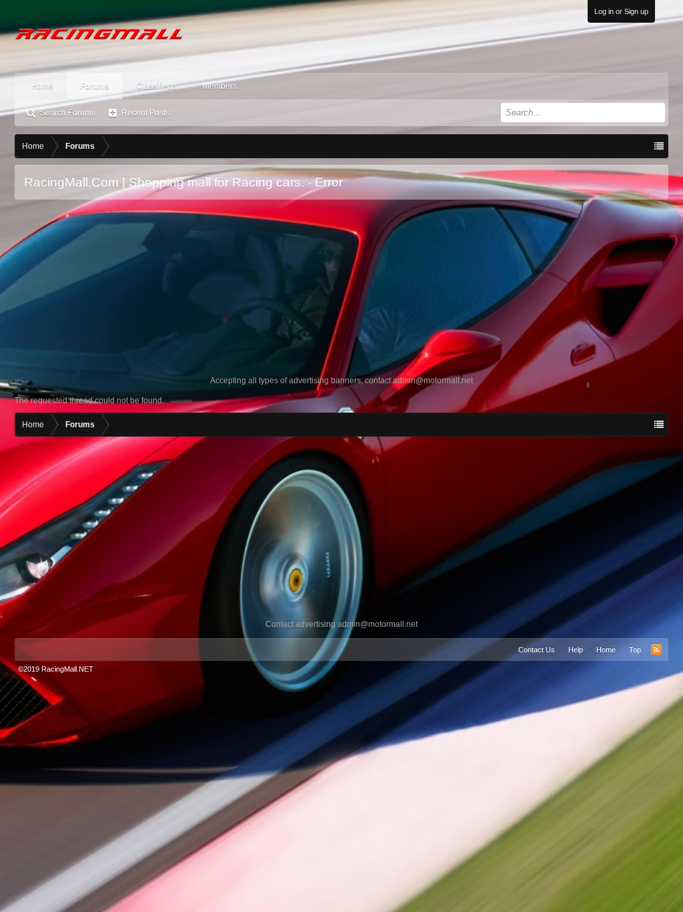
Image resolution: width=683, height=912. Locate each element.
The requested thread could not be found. (89, 400)
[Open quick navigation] (659, 146)
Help (575, 650)
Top (635, 650)
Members (220, 86)
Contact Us (536, 650)
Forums (94, 86)
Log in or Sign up (621, 11)
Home (42, 86)
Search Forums (67, 113)
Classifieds (156, 86)
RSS (656, 649)
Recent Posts (145, 113)
